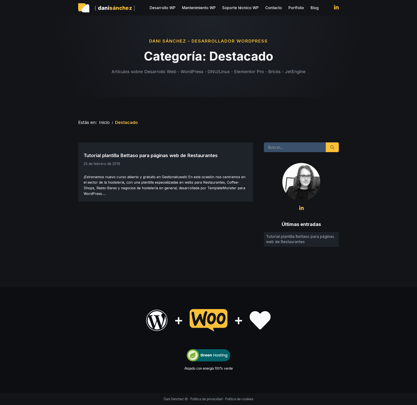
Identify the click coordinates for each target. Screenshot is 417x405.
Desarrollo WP (162, 8)
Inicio (104, 122)
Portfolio (296, 8)
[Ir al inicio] (106, 7)
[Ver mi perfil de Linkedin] (336, 8)
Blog (315, 8)
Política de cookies (239, 399)
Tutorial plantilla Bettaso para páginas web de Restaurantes (151, 155)
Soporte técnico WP (240, 8)
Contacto (273, 8)
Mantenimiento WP (199, 8)
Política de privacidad (206, 399)
